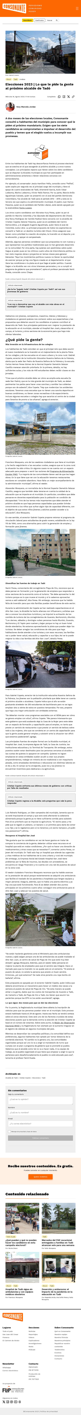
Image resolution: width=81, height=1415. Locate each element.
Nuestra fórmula (61, 1337)
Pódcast (32, 1350)
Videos (31, 1337)
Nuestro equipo (61, 1334)
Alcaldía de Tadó (11, 1078)
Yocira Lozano (25, 208)
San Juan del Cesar (10, 1334)
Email (10, 1119)
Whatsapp (7, 1368)
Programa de (56, 471)
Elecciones (36, 1078)
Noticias (32, 1331)
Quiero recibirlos (40, 1177)
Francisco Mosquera (15, 1297)
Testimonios (59, 1350)
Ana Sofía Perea (62, 1297)
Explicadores (34, 1341)
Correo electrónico (10, 1371)
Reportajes (33, 1334)
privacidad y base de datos (28, 1131)
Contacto (58, 1359)
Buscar (49, 20)
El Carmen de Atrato (11, 1341)
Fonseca (6, 1337)
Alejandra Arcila (50, 1297)
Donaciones (59, 1356)
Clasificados (39, 20)
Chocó (8, 79)
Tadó (15, 79)
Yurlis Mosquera (50, 1248)
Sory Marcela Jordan (26, 107)
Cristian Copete (25, 1078)
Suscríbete (27, 20)
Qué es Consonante (62, 1331)
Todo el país (10, 1237)
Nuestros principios (62, 1341)
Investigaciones (35, 1343)
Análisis (22, 79)
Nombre (11, 1108)
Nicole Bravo (13, 1248)
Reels (31, 1347)
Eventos (58, 1353)
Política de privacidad (49, 1411)
